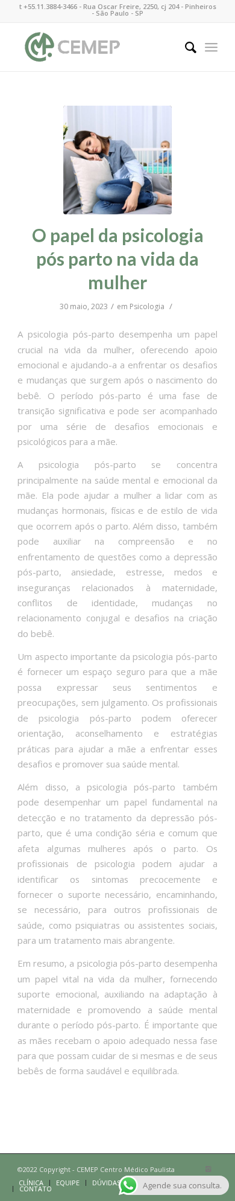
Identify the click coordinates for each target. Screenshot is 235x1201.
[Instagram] (208, 1169)
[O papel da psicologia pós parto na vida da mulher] (117, 160)
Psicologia (147, 306)
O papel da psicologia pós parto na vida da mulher (118, 258)
